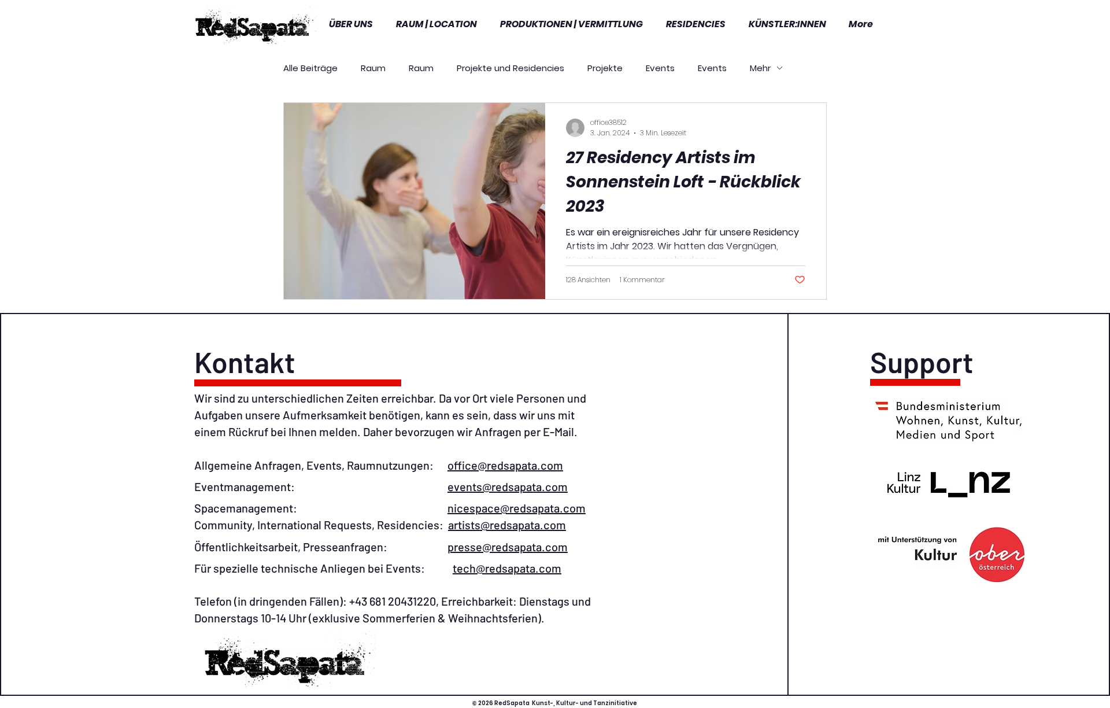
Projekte (605, 68)
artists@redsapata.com (507, 525)
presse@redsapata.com (507, 547)
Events (660, 68)
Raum (373, 68)
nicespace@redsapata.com (516, 508)
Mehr (760, 68)
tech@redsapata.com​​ (507, 568)
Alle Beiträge (310, 68)
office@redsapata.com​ (505, 465)
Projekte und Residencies (510, 68)
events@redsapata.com (507, 486)
